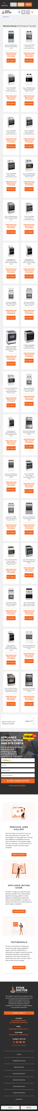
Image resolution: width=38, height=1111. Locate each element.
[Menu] (32, 12)
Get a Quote (11, 60)
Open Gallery (19, 854)
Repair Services (19, 1067)
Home (5, 17)
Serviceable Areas (19, 1086)
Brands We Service (19, 1080)
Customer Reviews (19, 1093)
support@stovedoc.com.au (18, 1029)
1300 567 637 (24, 1035)
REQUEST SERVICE (19, 1013)
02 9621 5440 (13, 1035)
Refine (29, 1108)
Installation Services (19, 1061)
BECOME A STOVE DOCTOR (13, 4)
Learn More (19, 911)
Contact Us (19, 1099)
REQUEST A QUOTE (28, 4)
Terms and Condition (17, 785)
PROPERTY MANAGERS (21, 4)
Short (10, 1108)
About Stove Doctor (19, 1073)
